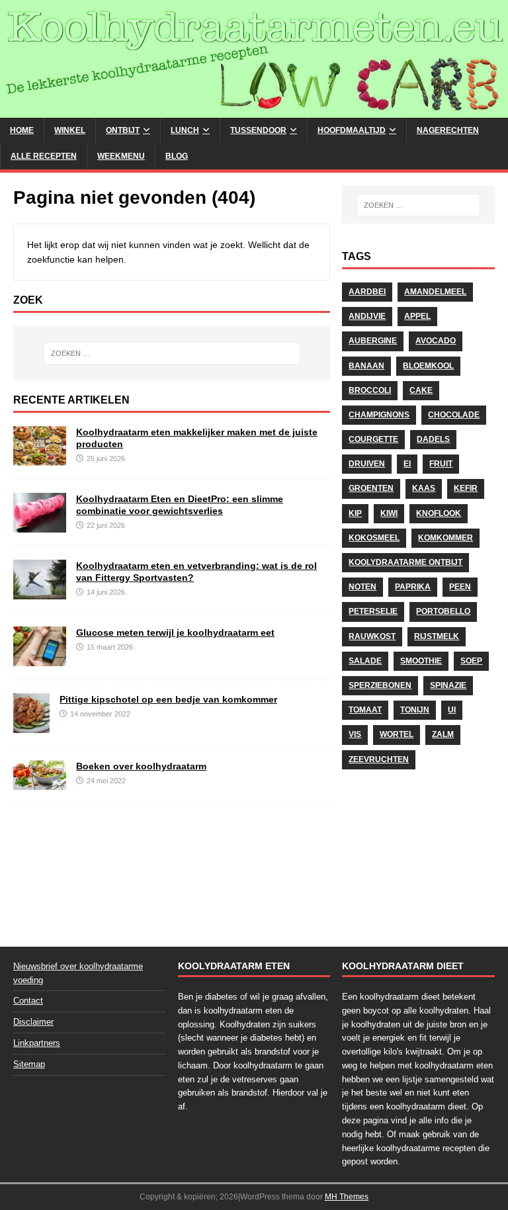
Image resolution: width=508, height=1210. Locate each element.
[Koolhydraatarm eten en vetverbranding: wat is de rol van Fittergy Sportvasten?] (39, 592)
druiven (367, 463)
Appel (417, 316)
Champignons (379, 414)
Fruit (440, 463)
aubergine (373, 340)
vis (355, 734)
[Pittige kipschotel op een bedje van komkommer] (31, 725)
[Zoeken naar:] (171, 353)
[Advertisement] (418, 854)
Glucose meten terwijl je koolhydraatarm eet (175, 632)
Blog (176, 156)
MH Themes (346, 1196)
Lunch (185, 130)
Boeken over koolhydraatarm (141, 766)
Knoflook (438, 513)
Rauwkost (372, 636)
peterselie (373, 611)
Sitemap (29, 1064)
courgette (373, 439)
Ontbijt (123, 130)
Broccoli (370, 390)
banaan (366, 365)
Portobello (443, 611)
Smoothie (421, 661)
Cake (421, 390)
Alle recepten (44, 156)
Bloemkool (428, 365)
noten (362, 586)
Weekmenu (121, 156)
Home (22, 130)
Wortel (396, 734)
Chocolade (454, 414)
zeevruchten (379, 759)
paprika (413, 586)
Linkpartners (36, 1043)
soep (471, 661)
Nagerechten (448, 130)
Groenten (371, 488)
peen (460, 586)
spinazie (448, 685)
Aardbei (367, 291)
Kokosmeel (374, 537)
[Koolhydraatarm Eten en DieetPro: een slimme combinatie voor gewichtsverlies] (39, 525)
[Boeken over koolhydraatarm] (39, 782)
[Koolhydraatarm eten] (254, 110)
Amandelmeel (435, 291)
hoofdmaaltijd (352, 130)
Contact (28, 1001)
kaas (423, 488)
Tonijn (414, 709)
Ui (452, 709)
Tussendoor (258, 130)
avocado (435, 340)
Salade (365, 661)
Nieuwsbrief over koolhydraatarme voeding (78, 973)
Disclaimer (33, 1022)
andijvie (367, 316)
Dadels (433, 439)
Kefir (466, 488)
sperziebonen (380, 685)
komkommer (445, 537)
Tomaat (365, 709)
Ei (407, 463)
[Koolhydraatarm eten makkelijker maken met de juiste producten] (39, 458)
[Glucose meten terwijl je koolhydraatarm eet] (39, 659)
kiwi (389, 513)
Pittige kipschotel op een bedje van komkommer (168, 699)
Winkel (69, 130)
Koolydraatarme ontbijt (405, 562)
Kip (355, 513)
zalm (443, 734)
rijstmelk (436, 636)
